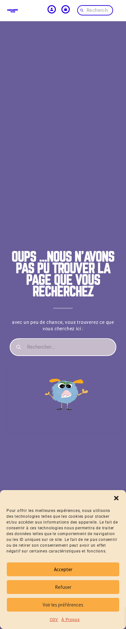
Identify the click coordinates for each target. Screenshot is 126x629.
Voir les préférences (63, 605)
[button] (116, 498)
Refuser (63, 587)
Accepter (63, 569)
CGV (54, 619)
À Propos (70, 619)
